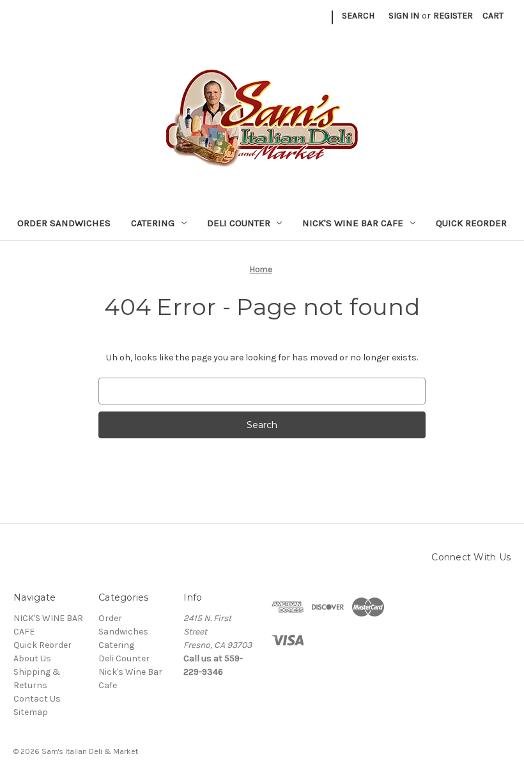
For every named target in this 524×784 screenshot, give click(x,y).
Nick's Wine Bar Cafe (352, 223)
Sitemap (30, 712)
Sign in (404, 15)
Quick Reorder (471, 223)
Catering (152, 223)
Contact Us (37, 698)
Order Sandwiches (64, 223)
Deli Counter (238, 223)
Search (358, 15)
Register (453, 15)
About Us (32, 658)
